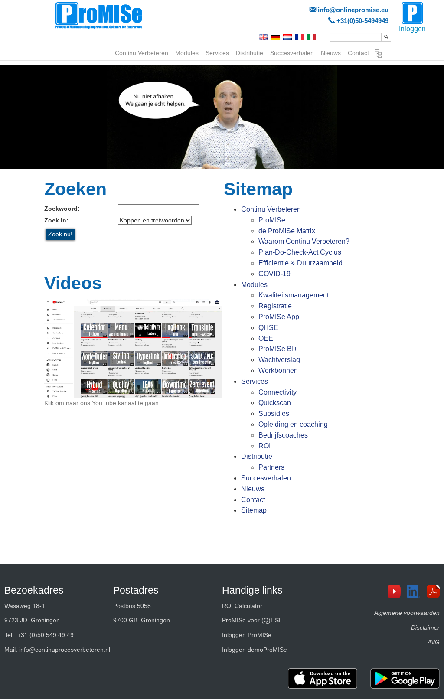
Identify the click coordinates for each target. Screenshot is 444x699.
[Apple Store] (322, 678)
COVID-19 (274, 274)
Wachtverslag (279, 359)
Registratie (275, 306)
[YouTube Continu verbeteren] (397, 591)
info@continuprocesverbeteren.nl (64, 649)
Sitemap (378, 54)
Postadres (136, 590)
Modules (187, 52)
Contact (358, 52)
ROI (264, 446)
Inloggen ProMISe (246, 634)
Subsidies (273, 413)
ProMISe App (278, 316)
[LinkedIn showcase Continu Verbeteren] (417, 591)
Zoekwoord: (62, 208)
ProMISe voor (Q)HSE (252, 620)
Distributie (249, 52)
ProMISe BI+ (277, 349)
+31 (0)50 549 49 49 (45, 634)
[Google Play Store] (405, 678)
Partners (271, 467)
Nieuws (331, 52)
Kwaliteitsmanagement (293, 295)
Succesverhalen (292, 52)
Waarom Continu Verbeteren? (303, 241)
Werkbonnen (278, 370)
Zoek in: (56, 220)
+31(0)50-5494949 (362, 20)
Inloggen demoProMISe (254, 649)
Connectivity (277, 392)
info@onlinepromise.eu (353, 9)
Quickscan (274, 402)
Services (217, 52)
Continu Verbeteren (141, 52)
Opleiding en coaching (293, 424)
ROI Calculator (242, 605)
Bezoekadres (34, 590)
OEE (265, 338)
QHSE (268, 327)
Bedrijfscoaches (283, 435)
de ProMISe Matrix (286, 231)
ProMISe (271, 220)
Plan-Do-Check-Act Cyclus (299, 252)
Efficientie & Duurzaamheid (300, 263)
